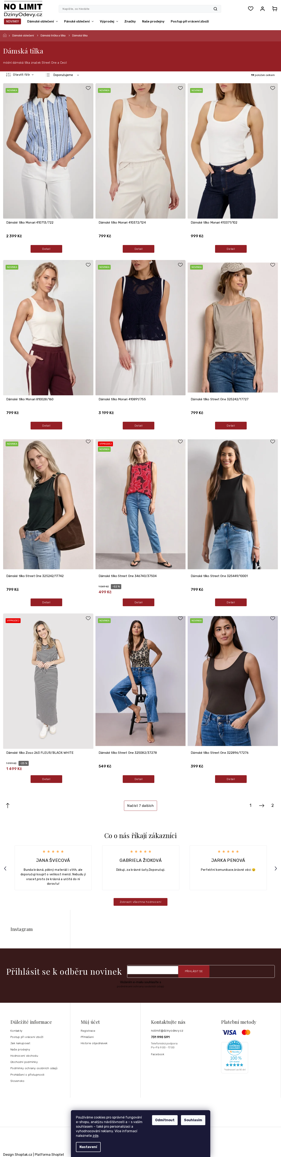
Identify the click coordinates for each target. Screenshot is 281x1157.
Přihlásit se (194, 971)
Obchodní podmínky (24, 1062)
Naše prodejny (20, 1049)
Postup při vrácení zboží (26, 1037)
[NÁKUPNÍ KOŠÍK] (273, 8)
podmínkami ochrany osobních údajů (140, 986)
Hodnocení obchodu (24, 1055)
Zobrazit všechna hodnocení (140, 901)
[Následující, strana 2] (261, 805)
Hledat (215, 9)
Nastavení (88, 1147)
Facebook (157, 1054)
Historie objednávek (94, 1043)
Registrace (88, 1030)
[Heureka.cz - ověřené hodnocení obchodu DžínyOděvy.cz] (249, 1056)
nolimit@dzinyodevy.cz (167, 1031)
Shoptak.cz (23, 1155)
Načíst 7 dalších (140, 806)
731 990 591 (160, 1037)
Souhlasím (193, 1120)
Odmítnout (165, 1120)
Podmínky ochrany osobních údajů (33, 1068)
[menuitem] (12, 21)
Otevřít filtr (22, 75)
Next (276, 868)
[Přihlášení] (262, 8)
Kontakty (16, 1030)
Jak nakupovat (20, 1043)
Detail (46, 248)
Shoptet (57, 1155)
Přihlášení (87, 1037)
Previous (5, 868)
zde (95, 1136)
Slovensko (17, 1080)
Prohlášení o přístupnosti (27, 1074)
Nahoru (7, 805)
